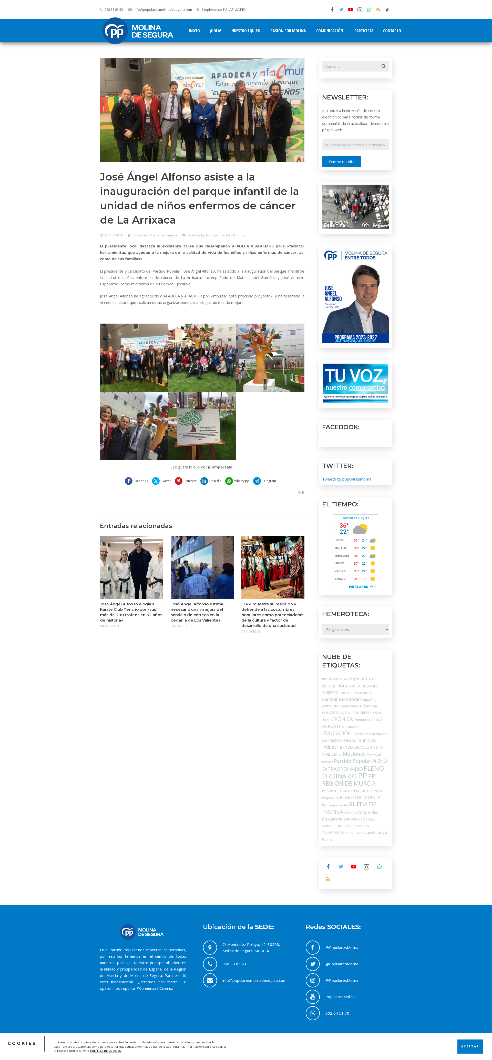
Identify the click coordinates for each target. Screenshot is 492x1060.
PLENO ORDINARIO (353, 772)
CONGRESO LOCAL (336, 712)
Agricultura (361, 679)
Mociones (354, 753)
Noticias (212, 235)
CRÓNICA (342, 719)
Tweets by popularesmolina (346, 479)
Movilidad (374, 754)
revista (343, 805)
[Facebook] (332, 9)
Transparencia (357, 825)
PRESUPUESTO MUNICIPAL (341, 791)
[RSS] (378, 9)
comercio (330, 705)
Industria (332, 747)
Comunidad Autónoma (358, 706)
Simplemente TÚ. (223, 9)
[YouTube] (350, 9)
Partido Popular (233, 235)
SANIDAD (351, 812)
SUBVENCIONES (333, 826)
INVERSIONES (356, 747)
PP (362, 776)
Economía (352, 727)
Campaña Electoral (340, 699)
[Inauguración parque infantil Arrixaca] (134, 358)
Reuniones (329, 805)
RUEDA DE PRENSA (349, 808)
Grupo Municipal (360, 740)
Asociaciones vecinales (355, 693)
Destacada (195, 235)
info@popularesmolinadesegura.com (163, 9)
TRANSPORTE (331, 833)
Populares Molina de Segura (154, 235)
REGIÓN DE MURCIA (360, 797)
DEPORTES (333, 726)
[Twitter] (341, 9)
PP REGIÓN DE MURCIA (348, 779)
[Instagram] (359, 9)
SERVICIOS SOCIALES (359, 819)
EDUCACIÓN (337, 733)
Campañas (368, 699)
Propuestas (330, 798)
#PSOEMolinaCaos (335, 679)
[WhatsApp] (369, 9)
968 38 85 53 (114, 9)
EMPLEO (336, 740)
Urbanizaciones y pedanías (362, 833)
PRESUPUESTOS (372, 791)
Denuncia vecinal (368, 719)
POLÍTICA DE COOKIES (105, 1051)
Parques (327, 762)
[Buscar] (383, 66)
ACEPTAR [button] (470, 1046)
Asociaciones (336, 685)
